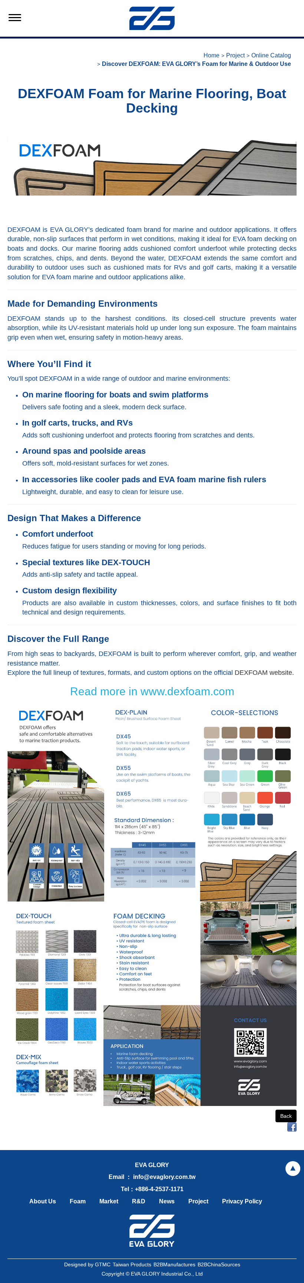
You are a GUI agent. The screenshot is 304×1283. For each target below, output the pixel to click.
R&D (138, 1201)
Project (235, 55)
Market (108, 1201)
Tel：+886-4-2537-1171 (152, 1189)
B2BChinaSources (219, 1264)
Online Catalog (271, 55)
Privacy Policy (242, 1201)
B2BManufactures (174, 1264)
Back (286, 1116)
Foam (78, 1201)
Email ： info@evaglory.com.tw (152, 1177)
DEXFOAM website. (264, 672)
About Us (42, 1201)
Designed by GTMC (87, 1264)
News (167, 1201)
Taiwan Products (132, 1264)
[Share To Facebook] (292, 1126)
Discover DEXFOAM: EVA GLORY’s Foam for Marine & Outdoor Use (196, 64)
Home (211, 55)
